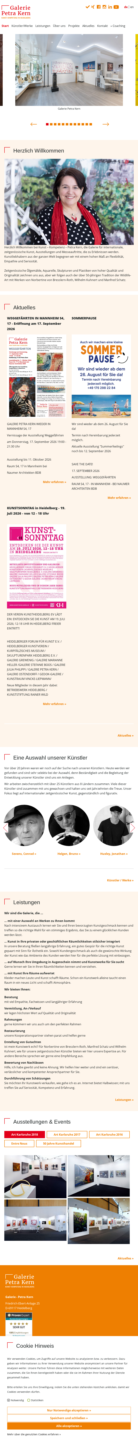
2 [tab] (51, 124)
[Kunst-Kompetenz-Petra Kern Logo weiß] (19, 1284)
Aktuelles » (126, 735)
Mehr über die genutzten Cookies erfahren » (34, 1434)
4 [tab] (59, 124)
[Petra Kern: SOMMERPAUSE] (101, 376)
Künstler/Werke (22, 26)
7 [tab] (71, 124)
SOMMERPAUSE (84, 318)
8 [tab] (75, 124)
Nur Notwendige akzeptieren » (69, 1410)
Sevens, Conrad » (24, 854)
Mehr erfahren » (54, 482)
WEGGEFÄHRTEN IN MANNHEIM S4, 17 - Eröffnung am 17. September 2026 (36, 323)
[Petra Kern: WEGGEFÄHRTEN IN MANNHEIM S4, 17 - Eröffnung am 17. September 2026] (36, 376)
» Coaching (118, 26)
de (126, 7)
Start (5, 26)
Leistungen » (124, 1100)
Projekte (74, 26)
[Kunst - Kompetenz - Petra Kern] (16, 12)
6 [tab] (67, 124)
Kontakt (102, 26)
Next (105, 123)
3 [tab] (55, 124)
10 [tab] (83, 124)
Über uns (59, 26)
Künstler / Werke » (120, 880)
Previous (33, 123)
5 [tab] (63, 124)
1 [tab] (47, 124)
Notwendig (17, 1400)
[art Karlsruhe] (35, 1176)
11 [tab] (87, 124)
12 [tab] (90, 124)
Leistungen (42, 26)
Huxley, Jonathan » (114, 854)
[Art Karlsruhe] (99, 1176)
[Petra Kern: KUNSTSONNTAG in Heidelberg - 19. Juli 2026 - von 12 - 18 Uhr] (36, 566)
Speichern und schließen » (69, 1418)
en (132, 7)
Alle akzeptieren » (69, 1426)
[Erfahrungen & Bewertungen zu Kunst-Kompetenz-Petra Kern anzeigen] (18, 1329)
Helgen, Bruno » (69, 854)
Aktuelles (88, 26)
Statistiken (37, 1400)
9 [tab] (79, 124)
